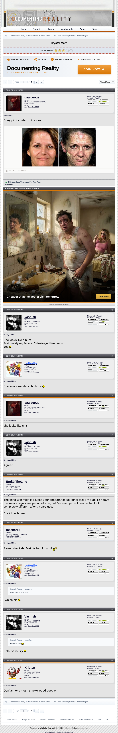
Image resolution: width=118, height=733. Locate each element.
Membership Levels (67, 720)
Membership (67, 29)
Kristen (29, 667)
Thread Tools (106, 82)
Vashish (30, 317)
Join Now (92, 69)
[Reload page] (6, 35)
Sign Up (37, 29)
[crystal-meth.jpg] (59, 147)
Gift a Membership (86, 720)
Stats (94, 29)
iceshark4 (13, 530)
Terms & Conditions (47, 720)
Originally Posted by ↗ (22, 589)
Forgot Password (28, 720)
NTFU (108, 720)
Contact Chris (12, 720)
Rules (83, 29)
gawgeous (31, 97)
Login (51, 29)
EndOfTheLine (16, 481)
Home (23, 29)
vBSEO (70, 732)
